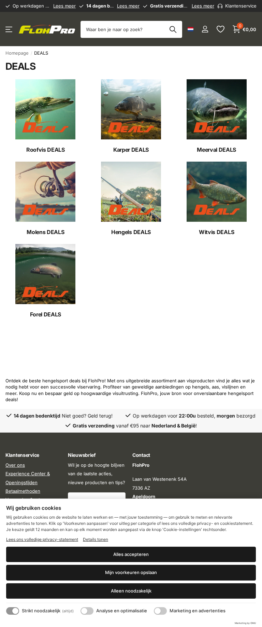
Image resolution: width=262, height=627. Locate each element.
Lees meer (64, 6)
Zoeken (172, 29)
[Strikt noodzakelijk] (12, 611)
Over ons (15, 465)
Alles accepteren (131, 554)
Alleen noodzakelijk (131, 591)
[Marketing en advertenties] (160, 611)
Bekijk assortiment (9, 29)
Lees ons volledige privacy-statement (42, 539)
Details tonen (95, 539)
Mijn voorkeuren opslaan (131, 572)
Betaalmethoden (22, 491)
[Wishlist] (220, 29)
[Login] (205, 29)
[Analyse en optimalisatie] (87, 611)
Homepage (17, 53)
